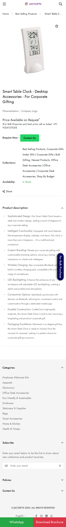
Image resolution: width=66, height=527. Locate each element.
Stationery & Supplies (14, 408)
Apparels (7, 382)
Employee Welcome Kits (16, 377)
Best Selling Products (26, 14)
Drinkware (8, 403)
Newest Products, (41, 160)
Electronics (8, 388)
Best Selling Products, (34, 149)
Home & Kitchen (11, 424)
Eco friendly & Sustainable (17, 398)
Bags (5, 413)
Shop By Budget (45, 176)
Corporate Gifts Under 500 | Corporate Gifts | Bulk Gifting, (43, 154)
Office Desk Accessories (16, 393)
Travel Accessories (12, 418)
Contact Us (30, 138)
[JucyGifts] (33, 4)
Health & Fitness (11, 429)
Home (6, 14)
